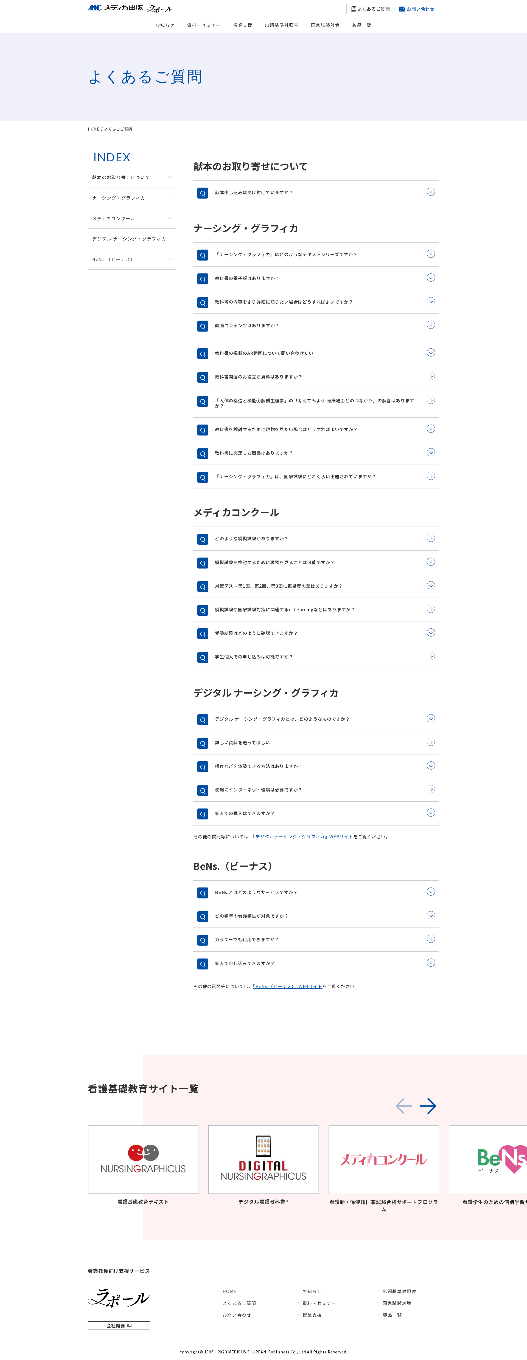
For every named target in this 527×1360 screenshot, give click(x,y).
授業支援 (243, 25)
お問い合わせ (421, 8)
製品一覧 (361, 25)
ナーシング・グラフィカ (118, 197)
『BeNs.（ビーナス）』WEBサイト (287, 986)
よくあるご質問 (373, 8)
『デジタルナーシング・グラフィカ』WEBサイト (303, 836)
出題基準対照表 (282, 25)
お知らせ (165, 25)
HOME (230, 1291)
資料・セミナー (204, 25)
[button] (428, 1106)
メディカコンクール (113, 218)
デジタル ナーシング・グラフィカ (129, 238)
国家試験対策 (325, 25)
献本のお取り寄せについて (121, 177)
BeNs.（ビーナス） (113, 259)
